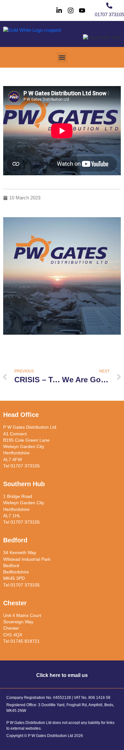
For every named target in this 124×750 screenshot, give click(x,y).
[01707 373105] (109, 6)
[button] (62, 57)
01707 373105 (109, 14)
